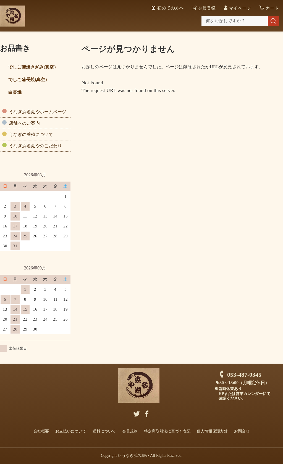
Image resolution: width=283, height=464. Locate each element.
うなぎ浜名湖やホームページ (37, 111)
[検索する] (273, 21)
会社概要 (41, 431)
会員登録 (207, 8)
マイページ (240, 8)
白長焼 (15, 92)
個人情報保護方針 (212, 431)
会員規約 (130, 431)
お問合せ (242, 431)
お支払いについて (70, 431)
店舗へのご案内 (24, 123)
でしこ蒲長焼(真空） (28, 79)
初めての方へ (170, 8)
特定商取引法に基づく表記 (167, 431)
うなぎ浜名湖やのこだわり (35, 145)
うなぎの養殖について (31, 134)
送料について (104, 431)
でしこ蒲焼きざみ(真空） (33, 67)
